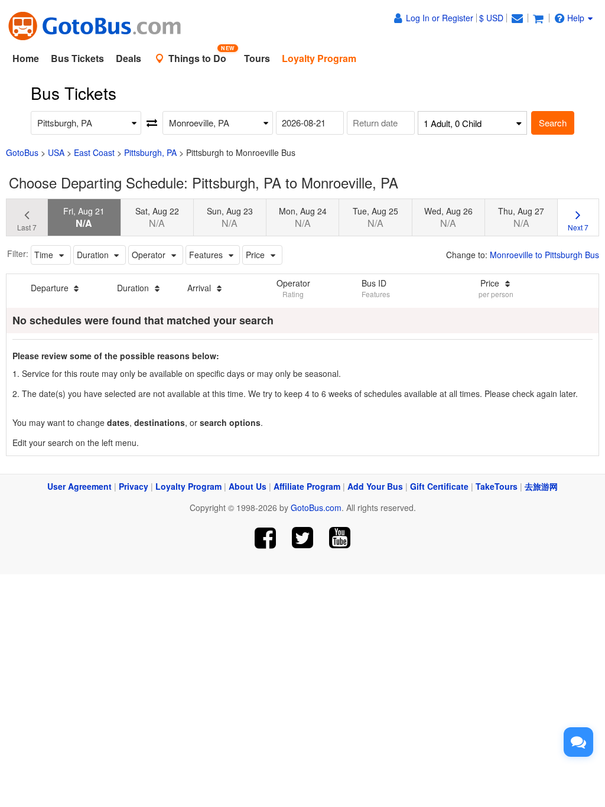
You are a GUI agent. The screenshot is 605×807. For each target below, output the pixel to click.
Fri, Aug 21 (84, 217)
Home (25, 58)
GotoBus (22, 152)
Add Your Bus (375, 486)
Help (575, 18)
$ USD (491, 18)
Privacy (133, 486)
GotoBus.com (316, 507)
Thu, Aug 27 (521, 217)
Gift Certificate (439, 486)
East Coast (94, 152)
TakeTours (497, 486)
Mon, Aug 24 (303, 217)
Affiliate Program (307, 486)
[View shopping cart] (538, 18)
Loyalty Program (188, 486)
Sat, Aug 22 (157, 217)
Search (553, 122)
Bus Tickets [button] (77, 58)
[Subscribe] (339, 538)
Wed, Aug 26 (448, 217)
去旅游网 (541, 486)
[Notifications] (517, 18)
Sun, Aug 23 (230, 217)
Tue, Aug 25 (375, 217)
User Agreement (79, 486)
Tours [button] (257, 58)
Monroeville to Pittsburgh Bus (544, 255)
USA (56, 152)
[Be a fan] (265, 538)
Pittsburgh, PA (150, 152)
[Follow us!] (302, 538)
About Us (247, 486)
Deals (128, 58)
